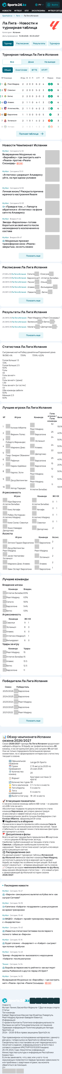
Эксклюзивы (38, 10)
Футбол (18, 10)
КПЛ (27, 10)
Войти (55, 4)
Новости (6, 10)
